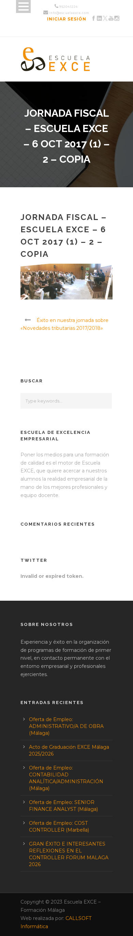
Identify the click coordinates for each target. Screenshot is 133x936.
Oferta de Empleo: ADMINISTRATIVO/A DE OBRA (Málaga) (66, 726)
